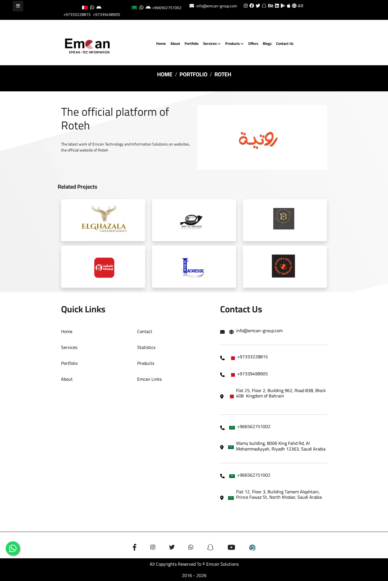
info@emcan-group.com (216, 6)
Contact (144, 331)
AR (300, 5)
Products (233, 43)
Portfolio (192, 43)
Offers (253, 43)
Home (161, 43)
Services (210, 43)
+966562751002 (167, 7)
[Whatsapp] (13, 548)
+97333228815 (77, 14)
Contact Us (284, 43)
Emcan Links (149, 379)
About (175, 43)
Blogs (267, 43)
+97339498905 (106, 14)
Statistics (146, 347)
